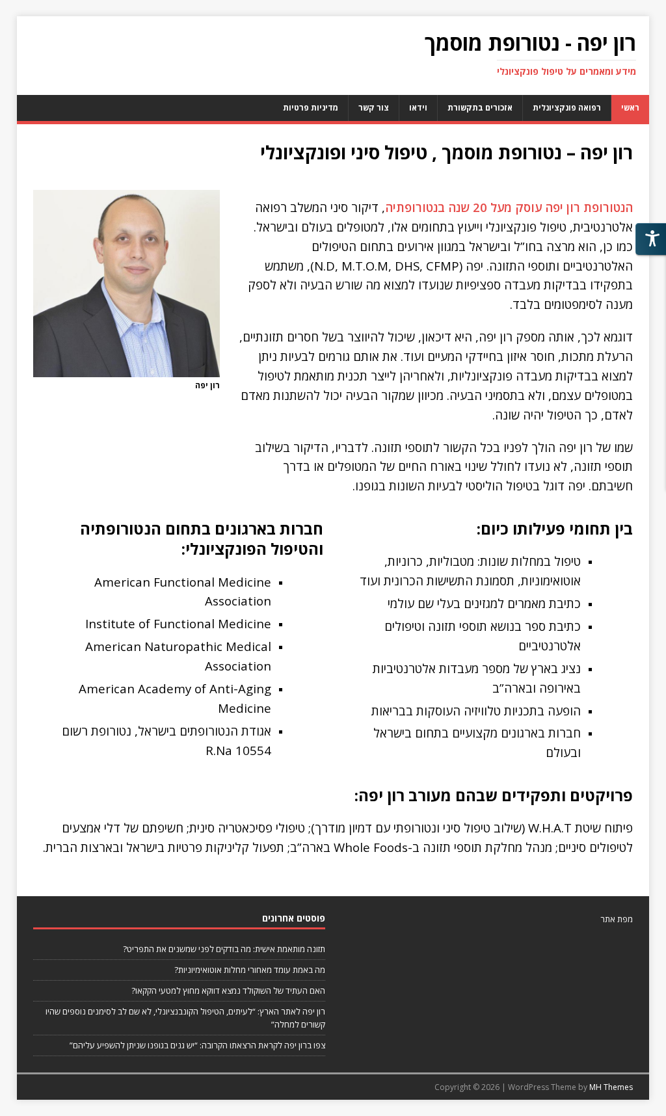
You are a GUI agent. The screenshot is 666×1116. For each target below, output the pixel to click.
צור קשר (373, 107)
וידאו (418, 107)
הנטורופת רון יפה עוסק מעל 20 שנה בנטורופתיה (509, 207)
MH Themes (611, 1087)
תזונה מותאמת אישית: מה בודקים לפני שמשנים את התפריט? (224, 949)
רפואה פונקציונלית (567, 107)
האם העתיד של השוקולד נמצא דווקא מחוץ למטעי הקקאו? (228, 990)
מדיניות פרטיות (310, 107)
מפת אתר (616, 919)
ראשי (630, 107)
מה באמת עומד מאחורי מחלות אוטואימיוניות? (249, 970)
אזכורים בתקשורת (480, 107)
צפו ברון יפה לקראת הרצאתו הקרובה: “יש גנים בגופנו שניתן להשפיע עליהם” (197, 1045)
